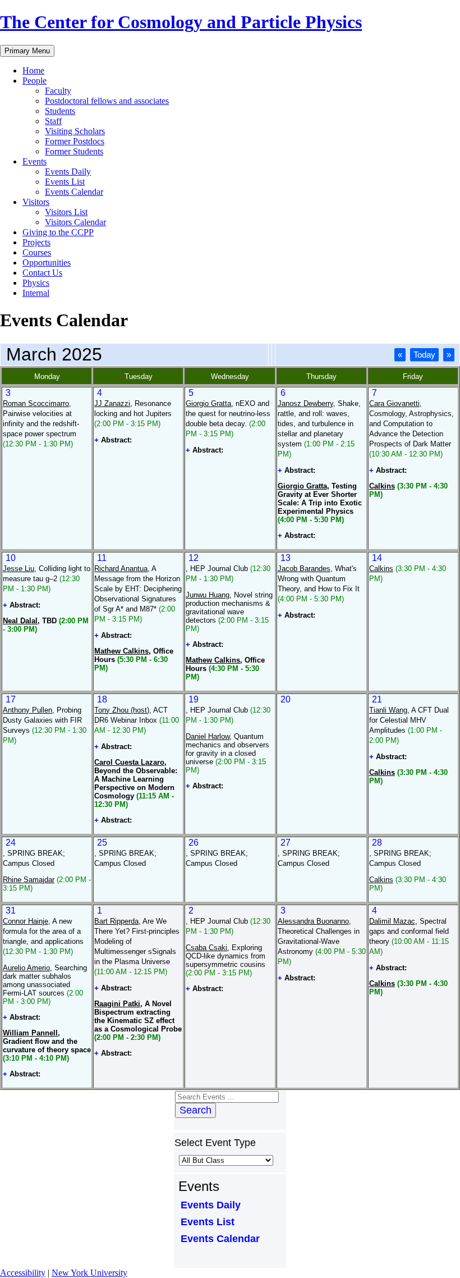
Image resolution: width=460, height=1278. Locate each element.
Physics (35, 282)
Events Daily (68, 171)
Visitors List (66, 212)
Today (424, 354)
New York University (89, 1272)
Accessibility (22, 1272)
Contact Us (42, 272)
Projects (36, 242)
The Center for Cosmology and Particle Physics (181, 22)
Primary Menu (27, 51)
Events (34, 161)
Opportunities (46, 262)
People (34, 80)
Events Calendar (74, 192)
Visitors (35, 202)
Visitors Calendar (75, 222)
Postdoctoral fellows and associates (107, 101)
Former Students (74, 151)
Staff (53, 121)
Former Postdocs (74, 141)
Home (33, 70)
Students (60, 111)
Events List (65, 181)
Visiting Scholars (75, 131)
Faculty (58, 90)
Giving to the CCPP (58, 232)
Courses (36, 252)
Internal (35, 293)
